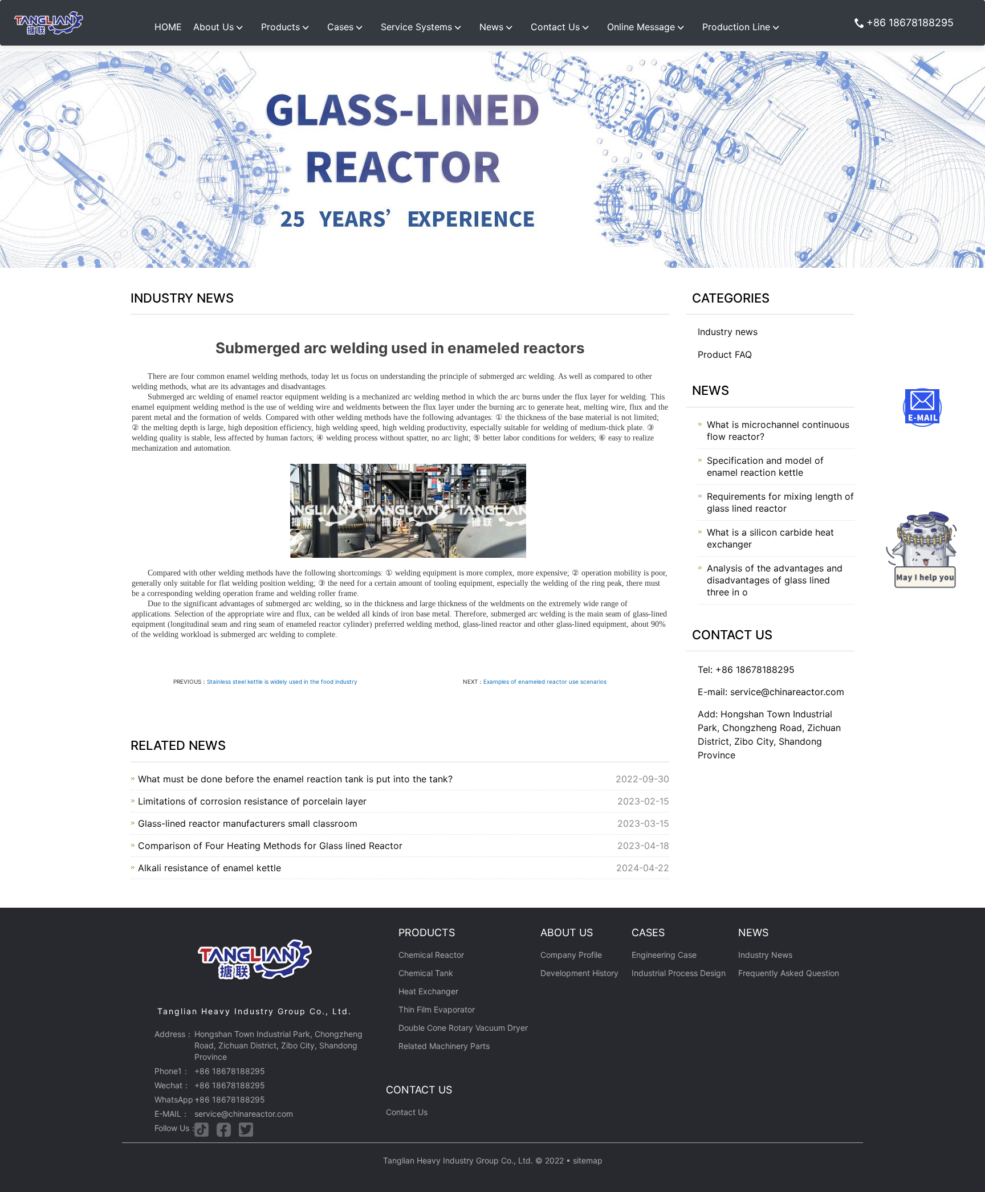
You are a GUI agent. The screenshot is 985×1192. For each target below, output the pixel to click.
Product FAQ (725, 354)
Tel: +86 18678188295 (746, 669)
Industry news (728, 331)
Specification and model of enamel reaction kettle (765, 466)
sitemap (588, 1160)
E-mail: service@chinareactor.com (771, 691)
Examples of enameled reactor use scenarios (545, 681)
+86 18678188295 (910, 22)
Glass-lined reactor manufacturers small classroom (247, 823)
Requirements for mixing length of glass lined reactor (780, 502)
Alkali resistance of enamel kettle (209, 867)
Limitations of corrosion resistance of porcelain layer (252, 801)
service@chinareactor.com (243, 1113)
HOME (168, 26)
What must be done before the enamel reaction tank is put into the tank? (295, 779)
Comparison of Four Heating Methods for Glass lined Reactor (270, 845)
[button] (221, 22)
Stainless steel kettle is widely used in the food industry (282, 681)
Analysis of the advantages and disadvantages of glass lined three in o (774, 580)
